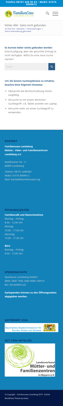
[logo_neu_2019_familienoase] (26, 13)
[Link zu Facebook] (45, 401)
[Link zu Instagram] (50, 401)
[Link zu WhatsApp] (55, 401)
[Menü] (53, 13)
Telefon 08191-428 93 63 (21, 2)
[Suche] (46, 13)
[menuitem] (46, 13)
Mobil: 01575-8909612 (41, 3)
